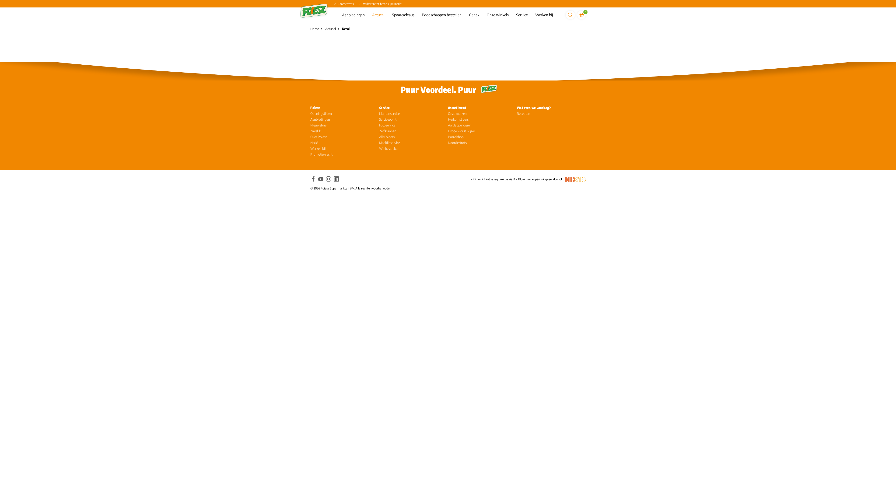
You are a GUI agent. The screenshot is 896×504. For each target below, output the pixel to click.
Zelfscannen (387, 131)
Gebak (474, 15)
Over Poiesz (318, 137)
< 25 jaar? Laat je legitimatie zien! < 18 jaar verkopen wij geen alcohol (516, 179)
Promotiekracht (321, 154)
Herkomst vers (458, 119)
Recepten (523, 114)
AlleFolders (387, 137)
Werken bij (544, 15)
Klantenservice (389, 114)
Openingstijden (321, 114)
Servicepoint (387, 119)
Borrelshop (456, 137)
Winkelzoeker (389, 148)
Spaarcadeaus (403, 15)
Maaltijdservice (389, 143)
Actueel (378, 15)
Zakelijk (315, 131)
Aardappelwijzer (459, 125)
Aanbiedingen (353, 15)
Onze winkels (498, 15)
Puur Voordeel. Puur (438, 89)
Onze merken (457, 114)
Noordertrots (457, 143)
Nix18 (314, 143)
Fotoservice (387, 125)
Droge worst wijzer (461, 131)
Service (522, 15)
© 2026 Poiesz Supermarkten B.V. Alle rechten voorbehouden (350, 188)
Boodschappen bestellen (442, 15)
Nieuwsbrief (319, 125)
